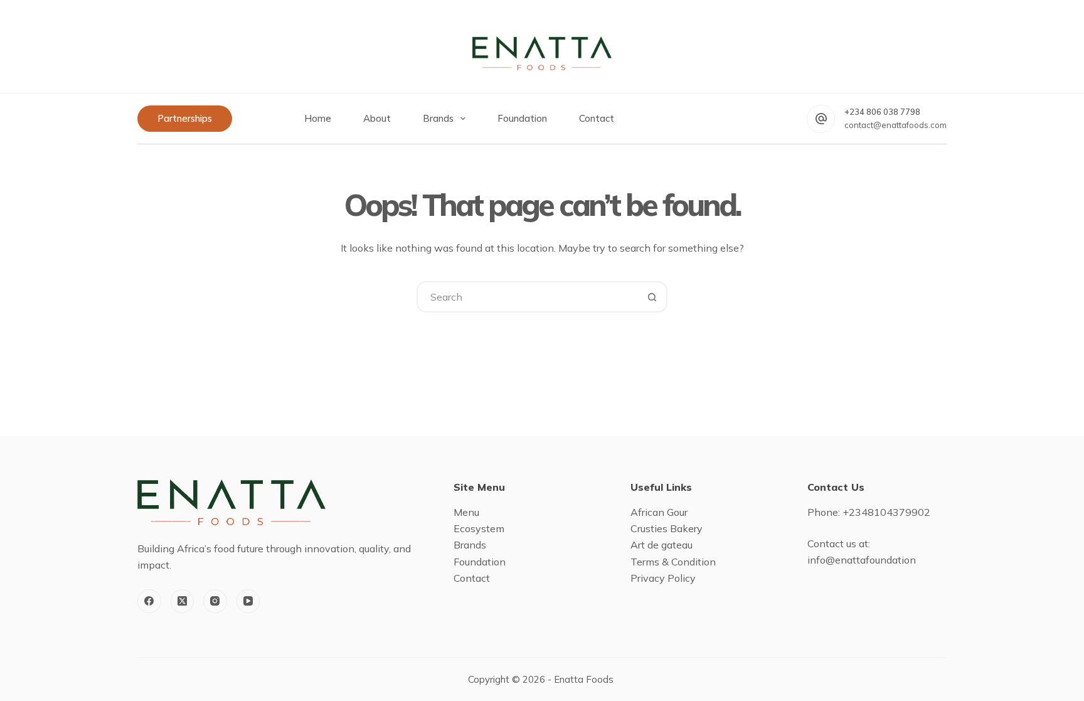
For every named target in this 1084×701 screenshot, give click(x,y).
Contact (596, 118)
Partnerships (184, 118)
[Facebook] (149, 601)
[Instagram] (215, 601)
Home (317, 118)
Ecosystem (479, 528)
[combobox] (527, 297)
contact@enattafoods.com (895, 125)
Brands (438, 118)
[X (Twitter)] (182, 601)
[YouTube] (248, 601)
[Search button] (651, 296)
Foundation (522, 118)
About (377, 118)
